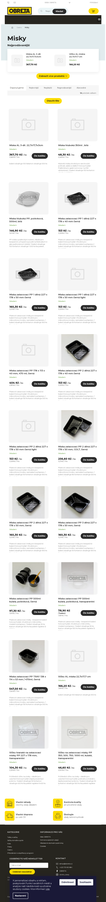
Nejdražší (48, 88)
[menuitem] (15, 20)
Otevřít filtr (53, 101)
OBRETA (62, 871)
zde (48, 889)
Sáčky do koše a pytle (15, 840)
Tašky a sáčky (12, 837)
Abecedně (81, 88)
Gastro (9, 850)
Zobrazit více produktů (52, 76)
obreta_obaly (64, 875)
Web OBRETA (50, 2)
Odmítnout (67, 882)
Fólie (9, 844)
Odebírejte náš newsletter (25, 858)
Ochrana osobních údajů (49, 840)
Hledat (59, 11)
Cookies (43, 846)
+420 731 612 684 (65, 867)
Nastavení (20, 895)
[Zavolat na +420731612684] (10, 2)
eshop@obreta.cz (66, 864)
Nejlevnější (34, 88)
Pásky (9, 847)
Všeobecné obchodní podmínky (51, 843)
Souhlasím (85, 882)
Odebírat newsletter (22, 872)
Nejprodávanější (64, 88)
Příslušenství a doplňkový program (20, 853)
